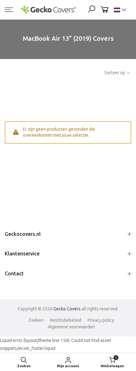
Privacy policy (101, 320)
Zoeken (36, 320)
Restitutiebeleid (65, 320)
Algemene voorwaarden (71, 326)
